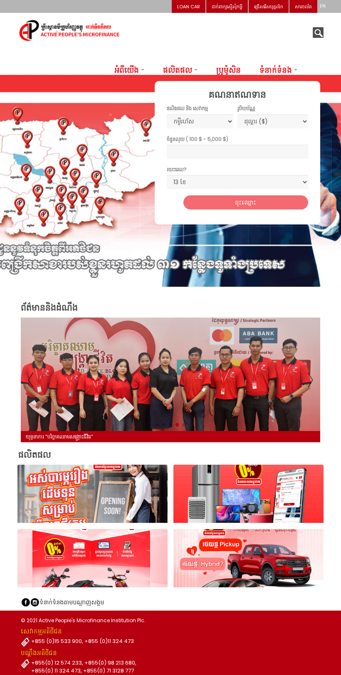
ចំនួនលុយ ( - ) (197, 139)
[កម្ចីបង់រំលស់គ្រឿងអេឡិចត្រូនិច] (248, 494)
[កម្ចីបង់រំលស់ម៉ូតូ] (92, 558)
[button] (157, 424)
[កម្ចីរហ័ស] (92, 494)
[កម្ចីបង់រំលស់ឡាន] (248, 558)
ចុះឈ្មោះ (245, 202)
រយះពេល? (177, 169)
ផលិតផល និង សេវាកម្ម (187, 108)
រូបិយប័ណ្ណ (246, 108)
